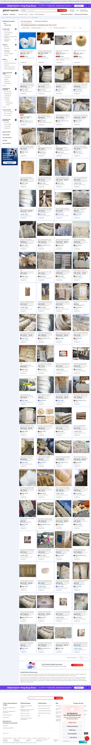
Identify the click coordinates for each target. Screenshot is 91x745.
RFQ (39, 715)
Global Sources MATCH (8, 728)
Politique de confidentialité (17, 740)
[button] (70, 27)
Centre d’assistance (60, 705)
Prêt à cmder (6, 717)
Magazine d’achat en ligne (44, 713)
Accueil (3, 17)
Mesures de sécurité (28, 740)
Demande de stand (24, 713)
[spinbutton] (68, 28)
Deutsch (24, 738)
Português (34, 738)
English (15, 738)
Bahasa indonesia (42, 738)
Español (19, 738)
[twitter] (9, 733)
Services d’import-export (44, 708)
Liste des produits (26, 21)
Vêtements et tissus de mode (13, 17)
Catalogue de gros (7, 715)
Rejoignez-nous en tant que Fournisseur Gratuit (26, 710)
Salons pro (5, 725)
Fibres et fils (23, 17)
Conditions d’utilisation (5, 740)
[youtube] (11, 733)
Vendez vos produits (25, 715)
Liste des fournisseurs (41, 21)
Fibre (29, 17)
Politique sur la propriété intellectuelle (41, 740)
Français (29, 738)
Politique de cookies (46, 2)
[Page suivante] (87, 657)
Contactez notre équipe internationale (25, 719)
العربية (48, 738)
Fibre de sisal (34, 17)
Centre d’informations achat (44, 710)
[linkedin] (10, 733)
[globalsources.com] (10, 10)
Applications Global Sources (44, 705)
